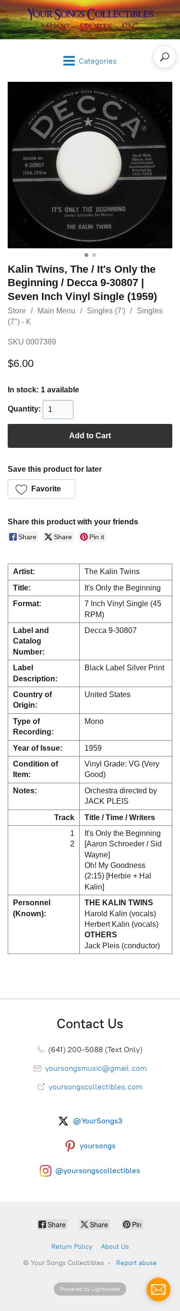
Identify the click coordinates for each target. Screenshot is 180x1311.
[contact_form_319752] (158, 1289)
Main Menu (56, 311)
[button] (41, 489)
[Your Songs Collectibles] (90, 19)
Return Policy (71, 1247)
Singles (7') (106, 311)
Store (17, 311)
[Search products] (164, 57)
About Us (115, 1247)
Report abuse (136, 1263)
